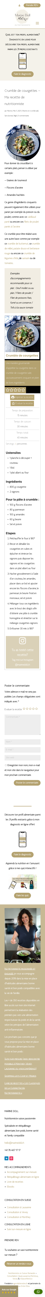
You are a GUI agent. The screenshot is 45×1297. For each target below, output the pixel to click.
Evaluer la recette (24, 403)
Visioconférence (26, 1279)
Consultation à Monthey (18, 1217)
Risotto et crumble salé (30, 111)
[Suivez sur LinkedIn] (6, 1158)
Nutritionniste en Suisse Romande (21, 1273)
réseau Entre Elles (22, 1286)
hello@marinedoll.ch (14, 1143)
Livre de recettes (15, 1182)
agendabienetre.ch (20, 1284)
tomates (9, 263)
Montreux (34, 1276)
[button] (8, 390)
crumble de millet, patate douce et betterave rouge (22, 249)
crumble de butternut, (18, 244)
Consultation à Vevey (17, 1212)
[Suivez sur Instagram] (11, 1158)
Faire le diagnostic (22, 74)
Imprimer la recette (23, 397)
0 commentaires (23, 116)
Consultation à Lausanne (19, 1207)
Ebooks (10, 1187)
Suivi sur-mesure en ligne (19, 1229)
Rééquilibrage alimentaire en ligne (23, 1177)
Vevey (15, 1279)
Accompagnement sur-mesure (22, 1172)
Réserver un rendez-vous (19, 1264)
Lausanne (26, 1276)
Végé (15, 116)
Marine (9, 111)
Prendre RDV (32, 5)
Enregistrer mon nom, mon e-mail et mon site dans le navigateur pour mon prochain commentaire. (22, 770)
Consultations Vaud (14, 1276)
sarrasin (25, 258)
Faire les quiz (22, 895)
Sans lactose (9, 116)
